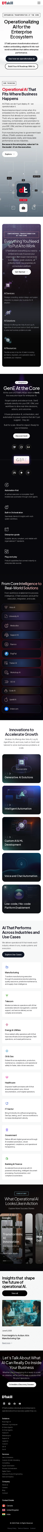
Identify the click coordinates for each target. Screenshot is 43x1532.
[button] (38, 3)
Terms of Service (23, 1528)
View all (15, 1293)
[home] (7, 2)
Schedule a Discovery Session (21, 1384)
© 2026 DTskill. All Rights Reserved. (21, 1523)
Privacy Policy (12, 1528)
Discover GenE (21, 436)
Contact (32, 1528)
